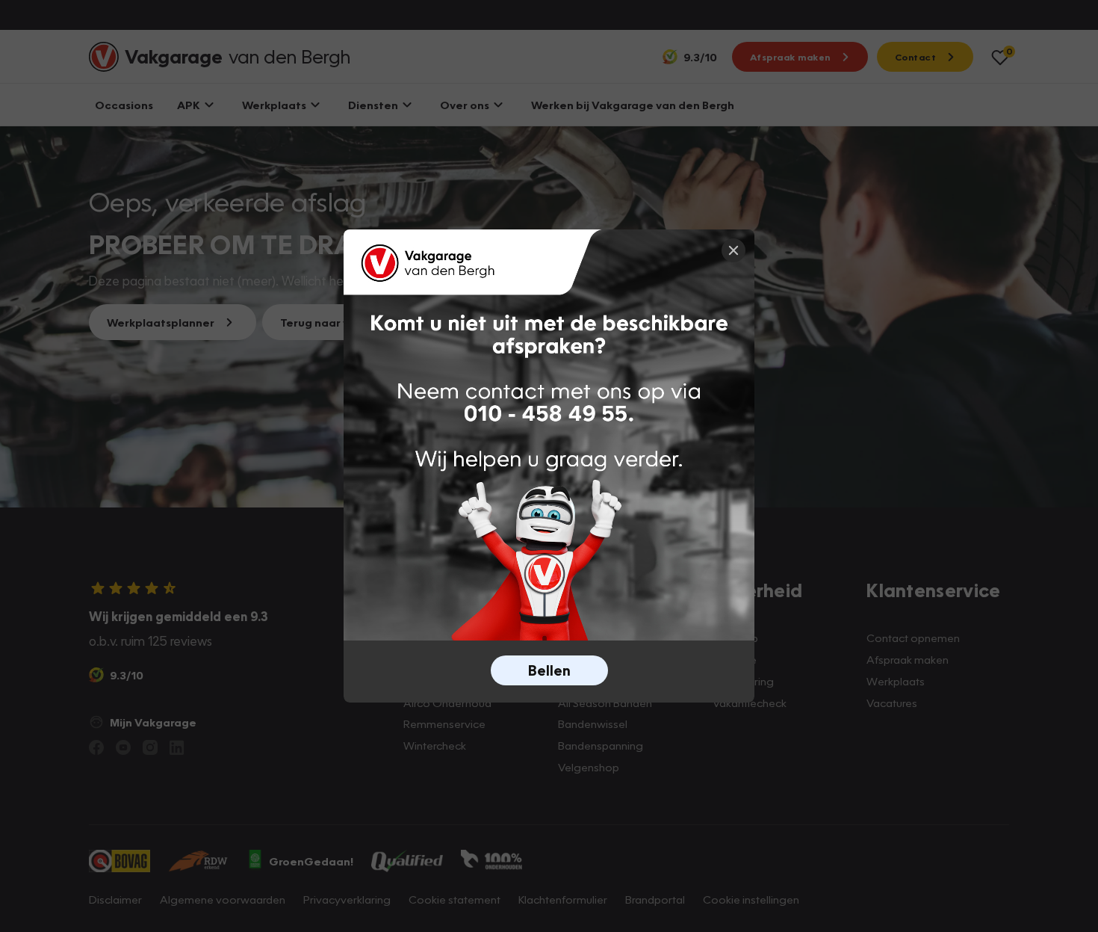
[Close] (733, 250)
